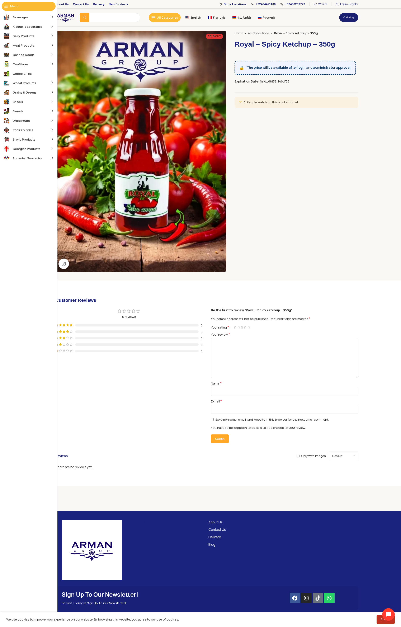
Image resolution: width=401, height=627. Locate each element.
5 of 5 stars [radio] (248, 327)
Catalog (348, 17)
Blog (211, 544)
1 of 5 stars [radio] (235, 327)
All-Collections (258, 33)
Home (239, 33)
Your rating (220, 327)
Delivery (214, 537)
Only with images (313, 456)
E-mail (216, 401)
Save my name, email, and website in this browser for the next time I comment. (272, 419)
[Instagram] (306, 598)
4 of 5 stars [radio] (245, 327)
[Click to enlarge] (63, 264)
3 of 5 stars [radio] (242, 327)
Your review (220, 334)
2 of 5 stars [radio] (238, 327)
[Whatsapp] (329, 598)
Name (216, 383)
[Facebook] (295, 598)
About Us (215, 522)
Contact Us (217, 529)
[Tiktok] (318, 598)
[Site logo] (65, 17)
